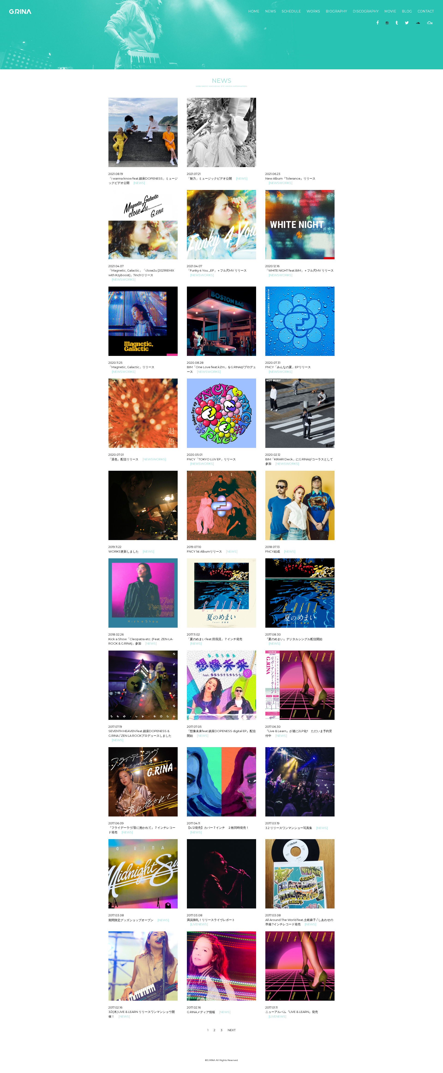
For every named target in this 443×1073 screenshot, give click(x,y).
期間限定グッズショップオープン (130, 920)
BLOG (407, 11)
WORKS (313, 11)
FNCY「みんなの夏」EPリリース (288, 367)
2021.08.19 (115, 174)
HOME (253, 11)
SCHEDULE (291, 11)
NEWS (270, 11)
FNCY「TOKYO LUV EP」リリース (211, 459)
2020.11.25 (115, 362)
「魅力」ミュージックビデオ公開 (209, 178)
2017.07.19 (115, 726)
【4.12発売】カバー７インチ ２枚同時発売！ (218, 827)
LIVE (194, 924)
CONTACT (426, 11)
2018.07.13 (272, 547)
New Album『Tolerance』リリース (290, 178)
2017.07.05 (194, 726)
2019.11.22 (114, 547)
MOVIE (390, 11)
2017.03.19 (272, 823)
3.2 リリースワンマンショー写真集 (288, 828)
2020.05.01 (194, 454)
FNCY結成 (272, 551)
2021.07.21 (194, 174)
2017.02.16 (115, 1007)
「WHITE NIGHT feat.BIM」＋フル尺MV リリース (299, 270)
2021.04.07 (116, 266)
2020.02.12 (272, 454)
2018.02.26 (116, 634)
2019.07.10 (194, 547)
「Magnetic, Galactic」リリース (131, 367)
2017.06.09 (116, 823)
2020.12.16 (272, 266)
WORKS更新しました (123, 551)
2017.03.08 (116, 915)
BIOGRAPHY (336, 11)
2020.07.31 (272, 362)
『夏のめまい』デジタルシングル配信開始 (293, 639)
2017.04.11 (193, 823)
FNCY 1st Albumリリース (204, 551)
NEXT (232, 1030)
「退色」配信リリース (123, 459)
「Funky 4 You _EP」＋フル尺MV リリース (217, 270)
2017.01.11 (271, 1007)
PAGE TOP (426, 1062)
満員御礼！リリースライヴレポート (211, 920)
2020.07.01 (116, 454)
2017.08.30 (273, 634)
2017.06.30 (273, 726)
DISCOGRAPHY (366, 11)
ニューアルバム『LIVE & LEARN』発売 (291, 1012)
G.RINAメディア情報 (201, 1012)
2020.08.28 (195, 362)
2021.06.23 (272, 174)
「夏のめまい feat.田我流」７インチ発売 (214, 639)
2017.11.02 (193, 634)
